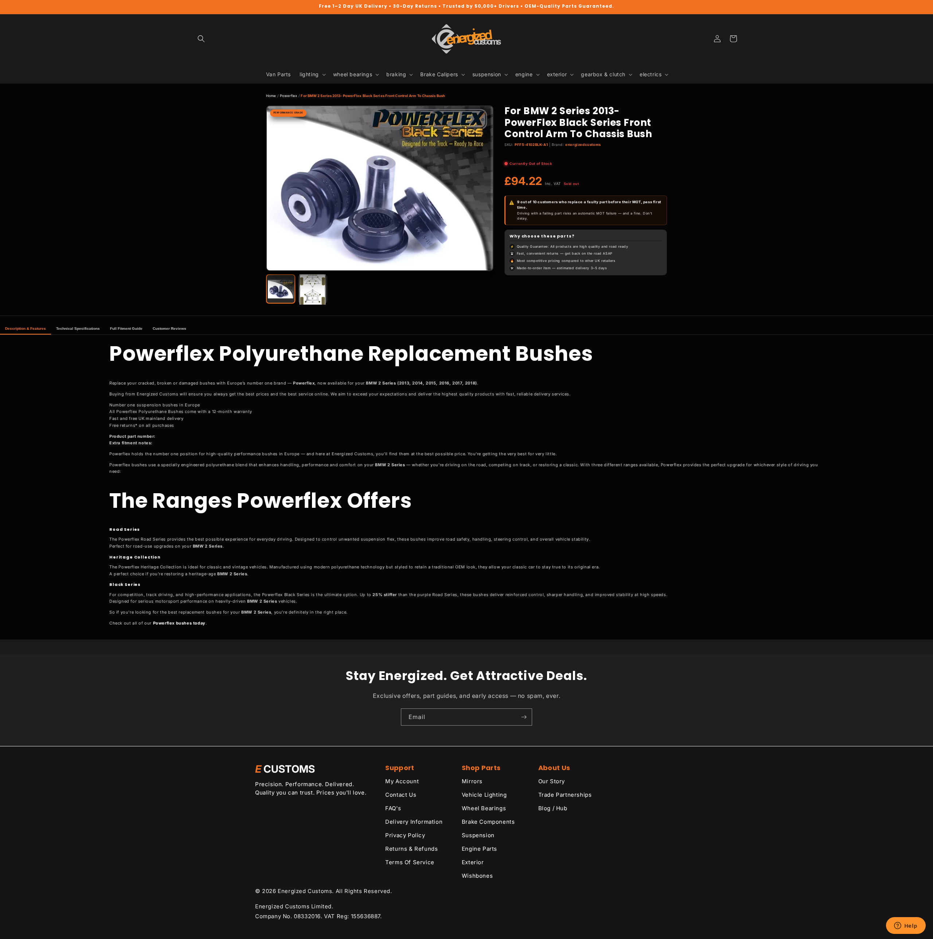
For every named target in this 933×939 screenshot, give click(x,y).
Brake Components (488, 821)
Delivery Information (413, 821)
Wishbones (477, 875)
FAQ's (393, 808)
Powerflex (288, 96)
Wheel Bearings (484, 808)
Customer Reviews (169, 328)
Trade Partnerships (565, 794)
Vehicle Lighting (484, 794)
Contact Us (400, 794)
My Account (402, 781)
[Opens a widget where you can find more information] (906, 926)
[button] (201, 39)
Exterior (473, 862)
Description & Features (25, 328)
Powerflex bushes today (179, 623)
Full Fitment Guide (126, 328)
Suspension (478, 835)
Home (271, 96)
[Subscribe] (524, 717)
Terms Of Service (409, 862)
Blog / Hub (552, 808)
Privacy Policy (405, 835)
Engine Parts (479, 848)
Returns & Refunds (411, 848)
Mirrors (472, 781)
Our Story (551, 781)
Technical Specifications (78, 328)
